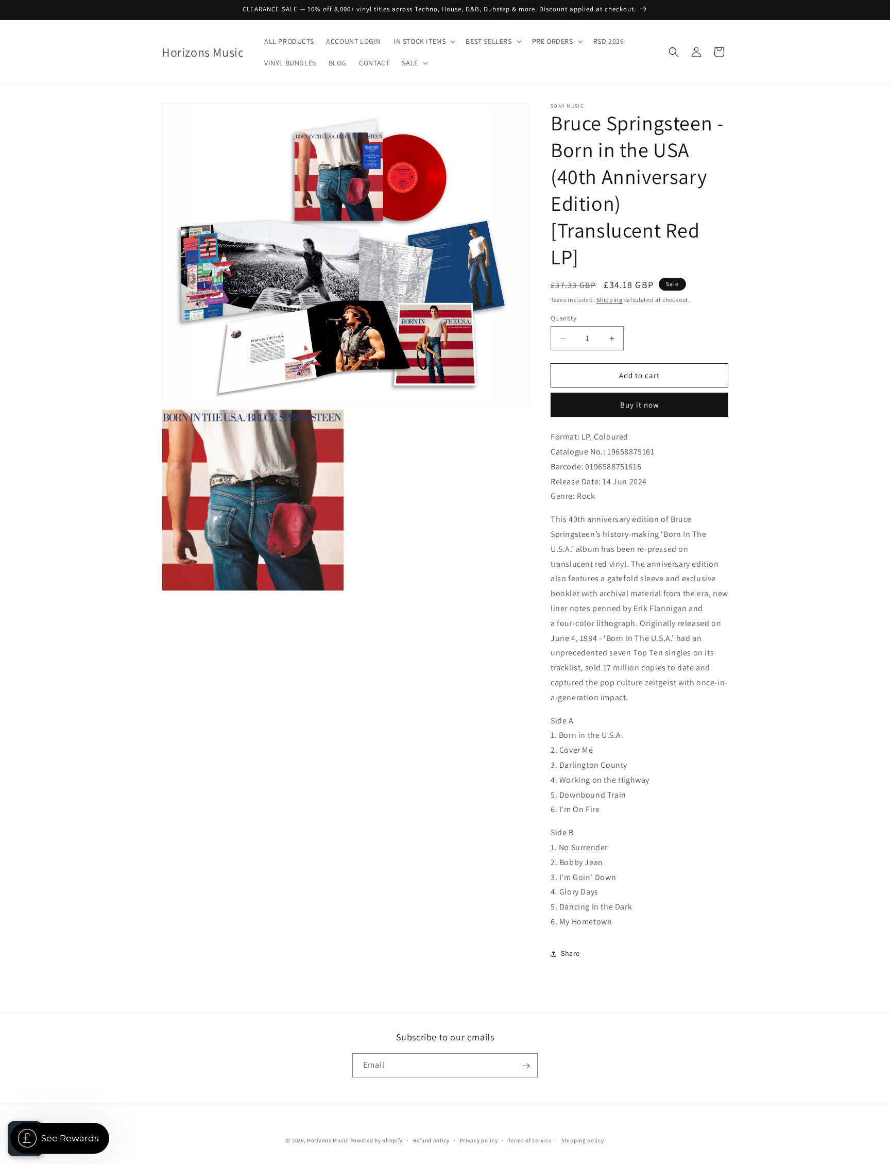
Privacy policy (479, 1139)
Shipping (609, 299)
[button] (423, 41)
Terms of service (529, 1139)
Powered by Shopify (376, 1140)
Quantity (563, 318)
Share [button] (570, 953)
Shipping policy (582, 1139)
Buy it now (639, 405)
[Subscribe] (526, 1066)
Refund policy (431, 1139)
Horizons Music (328, 1140)
